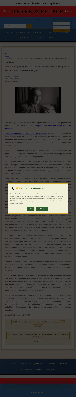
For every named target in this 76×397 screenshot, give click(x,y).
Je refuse (41, 209)
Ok (31, 209)
